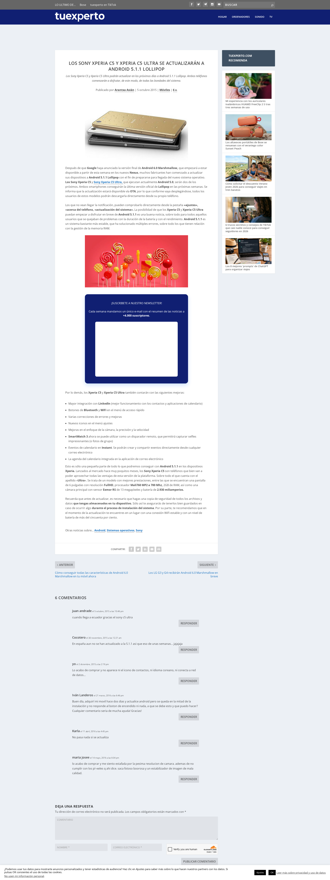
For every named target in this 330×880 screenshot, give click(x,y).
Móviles (165, 90)
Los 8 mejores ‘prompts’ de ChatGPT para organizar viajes (247, 268)
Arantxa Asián (124, 90)
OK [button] (272, 872)
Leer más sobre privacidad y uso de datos (301, 872)
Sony (139, 530)
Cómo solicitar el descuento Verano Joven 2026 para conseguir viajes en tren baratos (246, 186)
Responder (189, 623)
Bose (83, 5)
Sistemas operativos (120, 530)
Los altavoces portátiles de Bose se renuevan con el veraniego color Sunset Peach (246, 145)
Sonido (259, 16)
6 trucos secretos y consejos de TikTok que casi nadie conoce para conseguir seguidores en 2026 (248, 228)
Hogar (222, 16)
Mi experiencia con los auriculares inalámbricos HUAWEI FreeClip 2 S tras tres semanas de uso (248, 104)
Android (99, 530)
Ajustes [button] (260, 872)
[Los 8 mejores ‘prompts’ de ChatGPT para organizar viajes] (249, 251)
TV (271, 16)
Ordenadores (241, 16)
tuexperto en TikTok (103, 5)
